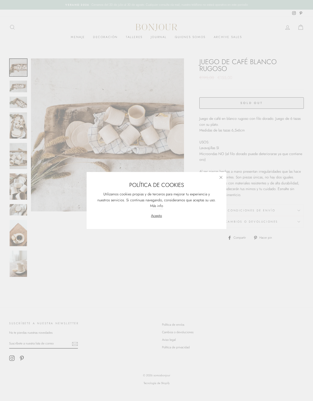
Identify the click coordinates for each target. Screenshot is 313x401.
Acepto (156, 215)
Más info (156, 205)
